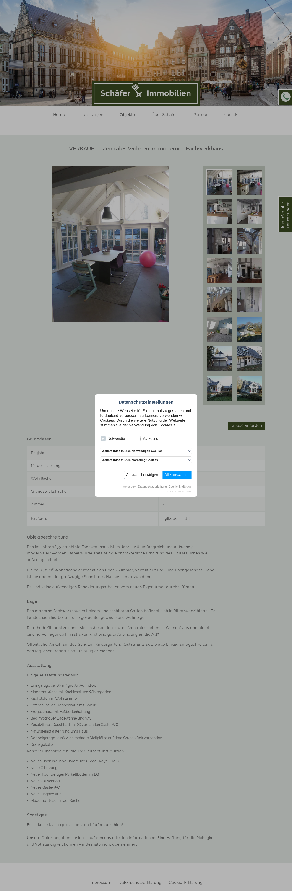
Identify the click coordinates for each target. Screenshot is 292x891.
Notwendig (116, 438)
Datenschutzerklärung (152, 486)
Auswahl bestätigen (142, 475)
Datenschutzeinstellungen (146, 402)
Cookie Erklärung (180, 486)
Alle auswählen (177, 475)
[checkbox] (103, 438)
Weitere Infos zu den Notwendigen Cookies (132, 451)
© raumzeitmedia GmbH (179, 491)
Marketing (150, 438)
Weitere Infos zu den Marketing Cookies (130, 460)
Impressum (129, 486)
